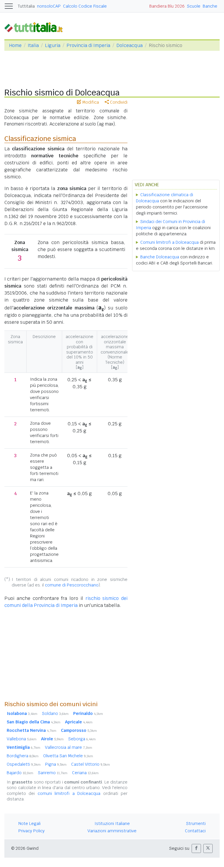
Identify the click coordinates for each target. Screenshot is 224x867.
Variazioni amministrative (112, 830)
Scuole (193, 6)
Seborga (82, 738)
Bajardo (20, 772)
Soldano (55, 713)
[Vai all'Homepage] (35, 27)
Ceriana (85, 772)
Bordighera (22, 755)
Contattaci (195, 830)
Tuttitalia (26, 6)
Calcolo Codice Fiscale (85, 6)
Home (15, 45)
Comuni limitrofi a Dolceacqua (169, 242)
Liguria (52, 45)
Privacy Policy (31, 830)
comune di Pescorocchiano (72, 585)
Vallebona (21, 738)
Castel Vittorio (90, 764)
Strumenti (196, 823)
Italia (33, 45)
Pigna (55, 764)
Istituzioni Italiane (112, 823)
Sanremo (52, 772)
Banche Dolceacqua (159, 257)
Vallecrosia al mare (68, 747)
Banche (210, 6)
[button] (196, 848)
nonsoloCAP (49, 6)
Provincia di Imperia (88, 45)
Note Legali (29, 823)
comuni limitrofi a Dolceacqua (69, 793)
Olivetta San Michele (68, 755)
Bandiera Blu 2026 (167, 6)
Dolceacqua (129, 45)
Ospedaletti (24, 764)
